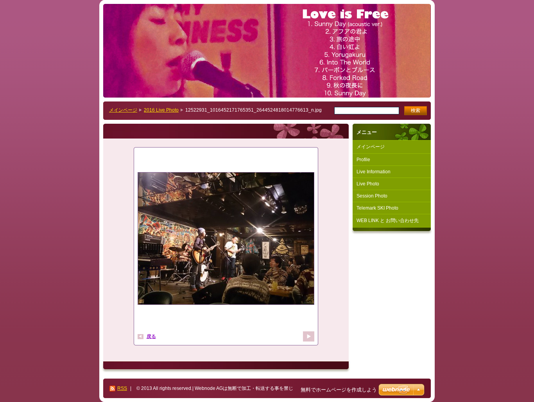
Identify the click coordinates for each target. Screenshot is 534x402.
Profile (363, 159)
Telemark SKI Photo (377, 208)
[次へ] (308, 336)
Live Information (374, 171)
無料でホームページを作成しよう (339, 390)
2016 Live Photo (161, 110)
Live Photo (368, 184)
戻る (151, 336)
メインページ (123, 110)
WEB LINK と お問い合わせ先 (388, 220)
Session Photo (372, 196)
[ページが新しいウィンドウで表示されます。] (226, 239)
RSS (122, 388)
